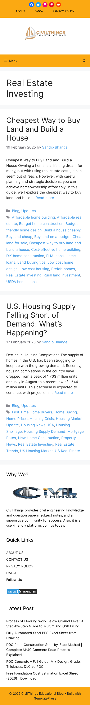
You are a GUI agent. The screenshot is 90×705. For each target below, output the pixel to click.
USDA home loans (21, 282)
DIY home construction (25, 256)
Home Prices (17, 419)
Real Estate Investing (23, 275)
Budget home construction (41, 224)
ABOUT (20, 11)
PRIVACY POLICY (64, 11)
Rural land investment (62, 275)
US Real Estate (67, 451)
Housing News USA (37, 425)
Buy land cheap (19, 237)
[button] (84, 60)
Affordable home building (33, 217)
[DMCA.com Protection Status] (22, 593)
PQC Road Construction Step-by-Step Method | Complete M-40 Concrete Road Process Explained (44, 650)
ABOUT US (14, 553)
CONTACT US (17, 559)
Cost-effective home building (55, 249)
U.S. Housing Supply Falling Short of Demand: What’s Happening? (41, 319)
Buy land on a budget (52, 237)
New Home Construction (38, 438)
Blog (15, 211)
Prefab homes (63, 269)
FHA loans (55, 256)
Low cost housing (34, 269)
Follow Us (14, 580)
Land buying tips (31, 262)
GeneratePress (45, 698)
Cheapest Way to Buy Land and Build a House (43, 129)
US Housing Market (36, 451)
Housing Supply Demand (44, 431)
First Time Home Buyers (32, 412)
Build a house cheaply (62, 230)
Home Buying (65, 412)
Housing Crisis (42, 419)
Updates (28, 211)
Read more (45, 198)
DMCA (39, 11)
